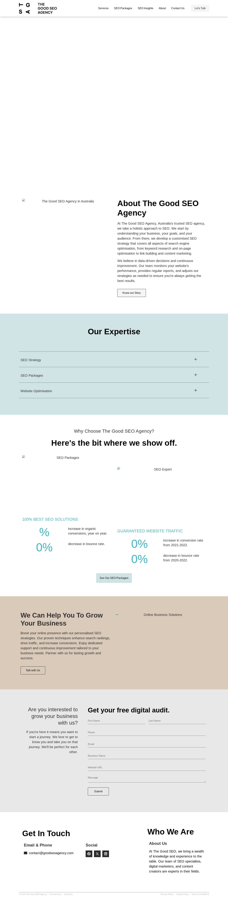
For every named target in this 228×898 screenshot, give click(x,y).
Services (103, 8)
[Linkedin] (105, 853)
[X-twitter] (97, 853)
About (162, 8)
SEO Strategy (31, 360)
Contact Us (177, 8)
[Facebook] (89, 853)
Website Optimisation (36, 391)
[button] (114, 359)
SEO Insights (145, 8)
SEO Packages (123, 8)
